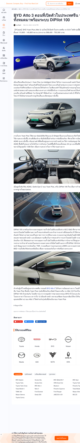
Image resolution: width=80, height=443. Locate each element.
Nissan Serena (20, 395)
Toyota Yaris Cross (21, 386)
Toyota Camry (20, 397)
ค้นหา (70, 3)
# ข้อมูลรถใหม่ (18, 305)
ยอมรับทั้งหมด (61, 438)
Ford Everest (39, 392)
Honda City (38, 380)
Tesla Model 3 (20, 389)
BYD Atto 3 (51, 288)
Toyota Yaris (19, 383)
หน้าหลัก (14, 9)
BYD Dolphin (19, 380)
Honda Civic (38, 383)
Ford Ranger (58, 392)
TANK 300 (19, 392)
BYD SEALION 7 (59, 380)
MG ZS (75, 395)
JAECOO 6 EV (58, 395)
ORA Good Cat (58, 383)
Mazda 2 (56, 386)
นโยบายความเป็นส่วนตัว (26, 442)
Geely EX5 (38, 395)
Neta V (37, 389)
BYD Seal (75, 380)
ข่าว (20, 9)
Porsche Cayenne (59, 389)
